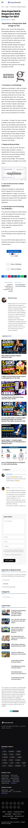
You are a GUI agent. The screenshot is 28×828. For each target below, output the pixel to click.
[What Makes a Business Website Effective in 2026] (14, 347)
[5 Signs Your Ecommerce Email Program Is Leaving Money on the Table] (14, 367)
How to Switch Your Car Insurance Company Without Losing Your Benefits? (18, 630)
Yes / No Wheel (17, 791)
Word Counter (14, 775)
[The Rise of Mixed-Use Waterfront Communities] (6, 654)
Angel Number (15, 780)
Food (18, 762)
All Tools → (14, 783)
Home (2, 6)
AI (24, 765)
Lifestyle (5, 757)
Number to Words (5, 780)
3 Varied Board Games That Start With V (17, 678)
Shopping (18, 765)
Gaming (18, 760)
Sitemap (9, 823)
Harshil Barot (9, 474)
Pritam (7, 487)
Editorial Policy (19, 816)
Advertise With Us (19, 811)
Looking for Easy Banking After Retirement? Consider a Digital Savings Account (18, 613)
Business (12, 751)
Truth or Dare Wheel (6, 791)
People (18, 754)
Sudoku (12, 790)
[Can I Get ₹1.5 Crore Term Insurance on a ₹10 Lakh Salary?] (6, 621)
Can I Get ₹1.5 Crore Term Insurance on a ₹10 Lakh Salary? (18, 621)
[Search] (26, 2)
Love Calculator (15, 776)
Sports (10, 765)
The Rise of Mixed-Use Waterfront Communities (18, 653)
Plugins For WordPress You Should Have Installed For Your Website (8, 288)
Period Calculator (14, 778)
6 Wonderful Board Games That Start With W (18, 672)
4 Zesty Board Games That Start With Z (17, 661)
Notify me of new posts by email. (13, 554)
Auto (12, 762)
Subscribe (5, 583)
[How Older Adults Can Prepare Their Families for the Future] (6, 638)
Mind (24, 762)
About (4, 811)
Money (5, 754)
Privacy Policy (17, 814)
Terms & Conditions (7, 816)
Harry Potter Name (6, 781)
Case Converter (5, 776)
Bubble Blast (4, 790)
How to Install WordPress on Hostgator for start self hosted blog (13, 463)
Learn (12, 754)
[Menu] (2, 2)
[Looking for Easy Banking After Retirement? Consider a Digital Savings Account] (6, 612)
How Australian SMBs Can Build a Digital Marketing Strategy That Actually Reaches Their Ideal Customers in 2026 (13, 419)
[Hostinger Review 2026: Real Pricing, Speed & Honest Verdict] (14, 388)
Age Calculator (5, 775)
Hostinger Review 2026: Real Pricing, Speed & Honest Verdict (12, 398)
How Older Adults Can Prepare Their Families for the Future (18, 638)
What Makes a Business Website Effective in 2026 (11, 356)
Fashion (5, 762)
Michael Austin (5, 19)
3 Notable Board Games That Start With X (18, 667)
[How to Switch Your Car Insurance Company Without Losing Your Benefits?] (6, 629)
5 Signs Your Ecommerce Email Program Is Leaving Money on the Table (13, 377)
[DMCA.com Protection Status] (14, 711)
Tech (5, 751)
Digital (7, 6)
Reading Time (4, 778)
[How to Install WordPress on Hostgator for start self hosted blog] (14, 454)
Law (4, 765)
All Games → (4, 793)
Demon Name (16, 781)
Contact (9, 811)
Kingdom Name (5, 783)
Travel (11, 760)
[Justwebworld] (14, 2)
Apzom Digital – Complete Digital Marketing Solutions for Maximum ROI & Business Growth (13, 441)
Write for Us (14, 818)
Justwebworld (16, 822)
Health (19, 757)
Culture (12, 757)
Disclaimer (8, 814)
